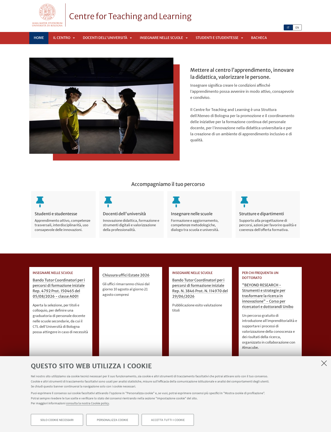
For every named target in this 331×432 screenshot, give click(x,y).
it (288, 27)
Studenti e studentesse (217, 38)
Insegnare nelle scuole (161, 38)
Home (39, 38)
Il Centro (61, 38)
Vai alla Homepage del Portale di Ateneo (47, 15)
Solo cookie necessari (57, 420)
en (297, 27)
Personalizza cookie (112, 420)
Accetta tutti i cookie (168, 420)
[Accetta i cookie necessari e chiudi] (324, 363)
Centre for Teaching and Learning (130, 16)
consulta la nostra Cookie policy (87, 403)
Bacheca (259, 38)
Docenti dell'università (105, 38)
